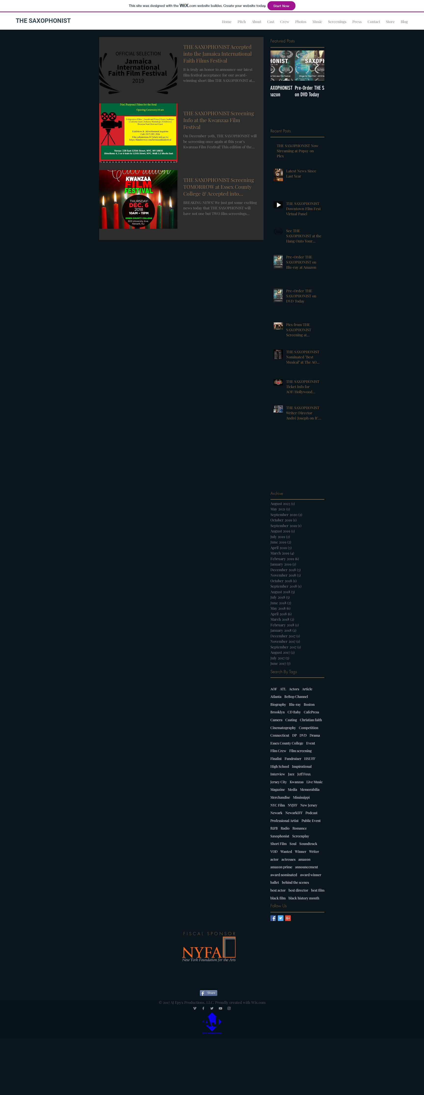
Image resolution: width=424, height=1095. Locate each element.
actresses (288, 859)
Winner (300, 851)
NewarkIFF (294, 812)
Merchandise (280, 797)
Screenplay (300, 836)
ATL (283, 689)
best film (317, 890)
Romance (299, 828)
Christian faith (311, 719)
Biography (278, 704)
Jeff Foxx (304, 774)
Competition (308, 727)
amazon (304, 859)
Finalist (276, 758)
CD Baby (294, 712)
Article (307, 689)
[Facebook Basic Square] (273, 918)
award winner (310, 874)
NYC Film (277, 805)
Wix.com (258, 1002)
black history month (304, 898)
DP (294, 735)
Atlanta (275, 696)
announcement (306, 867)
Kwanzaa (297, 782)
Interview (277, 774)
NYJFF (292, 805)
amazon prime (281, 867)
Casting (291, 719)
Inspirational (302, 766)
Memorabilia (309, 789)
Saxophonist (279, 836)
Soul (293, 843)
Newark (276, 812)
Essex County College (286, 743)
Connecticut (279, 735)
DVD (303, 735)
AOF (273, 689)
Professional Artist (284, 820)
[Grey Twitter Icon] (212, 1008)
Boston (309, 704)
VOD (274, 851)
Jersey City (278, 782)
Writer (314, 851)
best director (298, 890)
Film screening (300, 750)
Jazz (291, 774)
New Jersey (308, 805)
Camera (276, 719)
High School (279, 766)
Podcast (311, 812)
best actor (278, 890)
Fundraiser (293, 758)
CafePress (311, 712)
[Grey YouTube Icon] (220, 1008)
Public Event (311, 820)
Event (310, 743)
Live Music (314, 782)
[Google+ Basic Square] (288, 918)
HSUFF (309, 758)
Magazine (277, 789)
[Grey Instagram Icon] (229, 1008)
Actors (294, 689)
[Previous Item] (278, 65)
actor (274, 859)
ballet (274, 882)
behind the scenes (295, 882)
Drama (315, 735)
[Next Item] (316, 65)
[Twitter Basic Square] (280, 918)
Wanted (286, 851)
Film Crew (278, 750)
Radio (285, 828)
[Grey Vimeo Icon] (195, 1008)
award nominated (283, 874)
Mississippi (301, 797)
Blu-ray (295, 704)
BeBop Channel (296, 696)
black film (278, 898)
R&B (274, 828)
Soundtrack (308, 843)
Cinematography (283, 727)
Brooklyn (277, 712)
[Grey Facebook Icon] (203, 1008)
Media (292, 789)
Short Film (278, 843)
